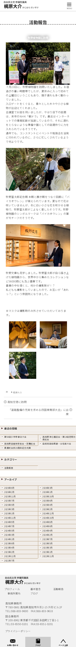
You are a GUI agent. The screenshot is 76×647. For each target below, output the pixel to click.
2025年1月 (9, 513)
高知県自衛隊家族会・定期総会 (19, 443)
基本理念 (35, 589)
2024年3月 (9, 534)
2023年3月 (47, 547)
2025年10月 (48, 496)
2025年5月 (9, 504)
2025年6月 (47, 500)
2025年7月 (9, 500)
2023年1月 (47, 551)
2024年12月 (48, 513)
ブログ (34, 593)
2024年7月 (9, 526)
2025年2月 (47, 509)
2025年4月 (47, 504)
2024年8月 (47, 521)
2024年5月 (9, 530)
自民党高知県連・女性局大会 (56, 443)
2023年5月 (47, 543)
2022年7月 (9, 560)
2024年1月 (9, 539)
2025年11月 (10, 496)
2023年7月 (47, 539)
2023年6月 (9, 543)
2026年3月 (47, 487)
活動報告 (8, 467)
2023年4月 (9, 547)
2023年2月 (9, 551)
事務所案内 (14, 593)
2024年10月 (48, 517)
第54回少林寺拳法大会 (15, 436)
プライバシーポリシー (18, 631)
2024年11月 (10, 517)
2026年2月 (9, 491)
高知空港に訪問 (17, 402)
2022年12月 (10, 556)
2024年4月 (47, 530)
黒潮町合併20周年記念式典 (17, 447)
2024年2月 (47, 534)
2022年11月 (48, 556)
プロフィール (12, 589)
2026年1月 (47, 491)
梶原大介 (17, 392)
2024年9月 (9, 521)
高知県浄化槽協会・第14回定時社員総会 (59, 438)
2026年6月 (9, 487)
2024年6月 (47, 526)
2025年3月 (9, 509)
